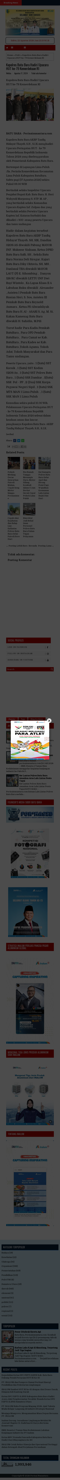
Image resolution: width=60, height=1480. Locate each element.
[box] (30, 740)
